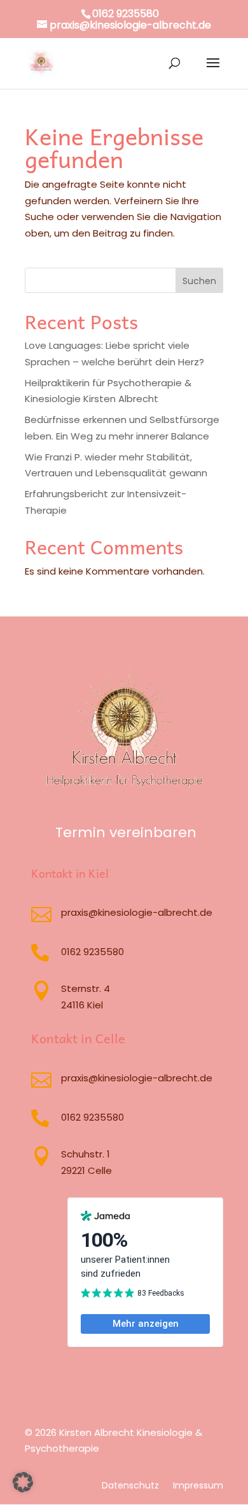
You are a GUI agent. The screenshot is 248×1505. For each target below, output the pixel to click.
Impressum (198, 1486)
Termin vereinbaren (125, 832)
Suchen (199, 281)
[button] (23, 1482)
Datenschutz (130, 1486)
